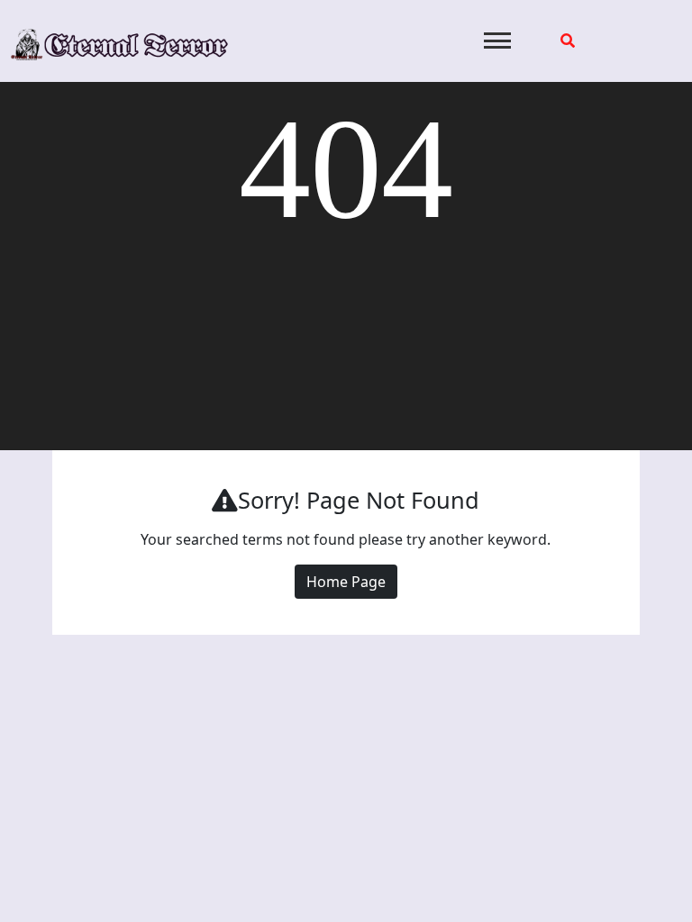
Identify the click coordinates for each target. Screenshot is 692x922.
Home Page (346, 582)
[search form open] (567, 40)
